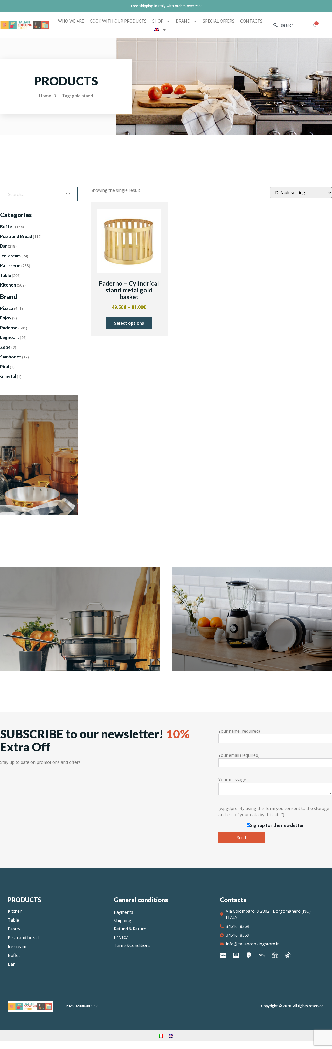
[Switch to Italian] (161, 1035)
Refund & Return (130, 929)
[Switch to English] (171, 1035)
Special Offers (218, 21)
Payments (123, 912)
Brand (183, 21)
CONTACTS (251, 21)
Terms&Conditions (132, 945)
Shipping (122, 920)
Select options (129, 323)
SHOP (157, 21)
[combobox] (286, 25)
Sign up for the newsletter (277, 825)
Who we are (71, 21)
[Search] (68, 194)
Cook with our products (118, 21)
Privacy (121, 937)
